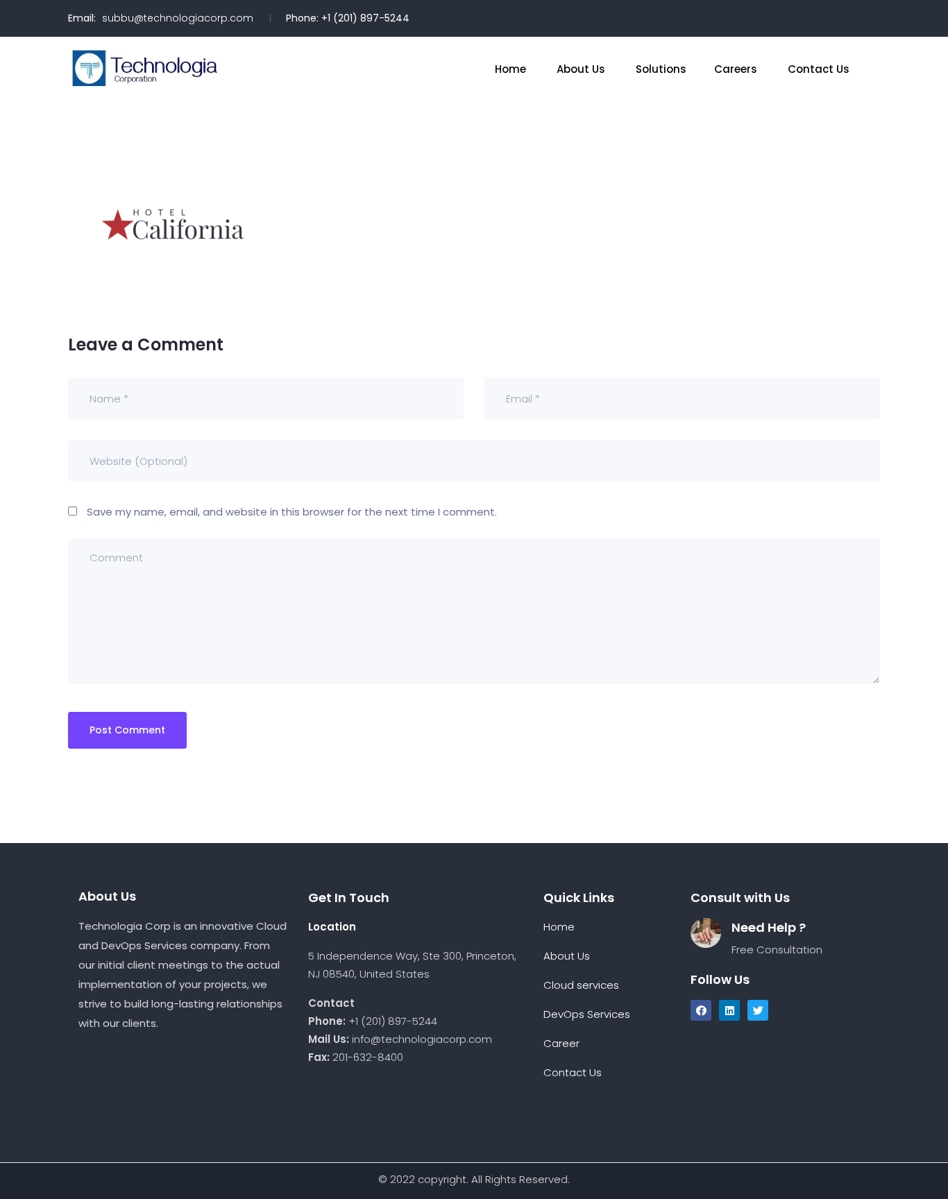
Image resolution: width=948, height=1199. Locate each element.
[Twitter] (757, 1010)
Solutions (661, 69)
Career (561, 1043)
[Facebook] (701, 1010)
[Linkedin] (729, 1010)
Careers (737, 69)
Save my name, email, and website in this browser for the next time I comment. (292, 511)
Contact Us (820, 69)
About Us (582, 69)
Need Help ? (768, 927)
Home (512, 69)
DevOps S (568, 1014)
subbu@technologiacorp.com (177, 18)
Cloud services (582, 985)
